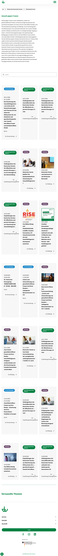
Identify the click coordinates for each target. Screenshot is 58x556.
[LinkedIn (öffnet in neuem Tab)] (35, 534)
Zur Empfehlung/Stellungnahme (29, 117)
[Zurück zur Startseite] (3, 2)
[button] (2, 554)
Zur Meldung (30, 188)
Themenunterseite (30, 9)
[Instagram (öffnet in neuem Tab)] (29, 534)
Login (29, 529)
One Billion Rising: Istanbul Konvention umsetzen (10, 469)
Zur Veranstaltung (9, 136)
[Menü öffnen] (54, 2)
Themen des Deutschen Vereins (14, 9)
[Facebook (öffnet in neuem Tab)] (23, 534)
